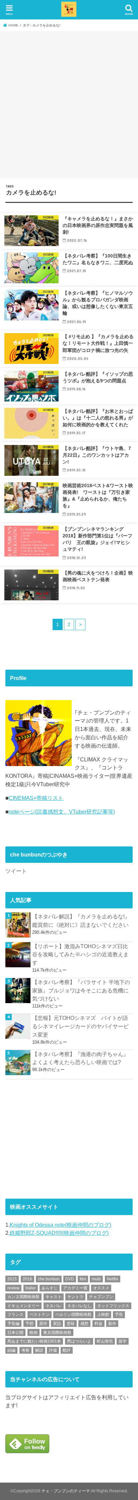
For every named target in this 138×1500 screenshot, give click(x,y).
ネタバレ (54, 1305)
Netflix (112, 1279)
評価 (53, 1350)
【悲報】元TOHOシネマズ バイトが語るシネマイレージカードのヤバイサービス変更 (80, 1026)
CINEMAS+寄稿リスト (36, 798)
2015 (12, 1279)
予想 (29, 1323)
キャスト (54, 1296)
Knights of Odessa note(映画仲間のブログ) (60, 1225)
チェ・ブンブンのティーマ (66, 1491)
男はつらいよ (79, 1341)
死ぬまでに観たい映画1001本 (34, 1341)
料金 (98, 1323)
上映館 (103, 1314)
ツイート (16, 871)
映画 (33, 1332)
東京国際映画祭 (57, 1332)
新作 (112, 1323)
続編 (11, 1350)
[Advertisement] (69, 104)
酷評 (67, 1350)
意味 (71, 1323)
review (13, 1288)
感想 (84, 1323)
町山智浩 (105, 1341)
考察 (25, 1350)
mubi (96, 1279)
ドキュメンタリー (23, 1305)
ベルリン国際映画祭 (73, 1314)
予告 (119, 1314)
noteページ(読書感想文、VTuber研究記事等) (62, 812)
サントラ (75, 1296)
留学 (123, 1341)
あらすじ (50, 1288)
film (83, 1279)
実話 (57, 1323)
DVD (69, 1279)
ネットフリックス (113, 1305)
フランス (15, 1314)
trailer (30, 1288)
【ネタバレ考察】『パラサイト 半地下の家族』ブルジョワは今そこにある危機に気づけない (81, 990)
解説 (39, 1350)
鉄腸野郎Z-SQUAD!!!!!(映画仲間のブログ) (59, 1233)
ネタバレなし (79, 1305)
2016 (27, 1279)
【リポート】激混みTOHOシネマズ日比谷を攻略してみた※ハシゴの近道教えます (80, 954)
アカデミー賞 (75, 1288)
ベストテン (39, 1314)
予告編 (13, 1323)
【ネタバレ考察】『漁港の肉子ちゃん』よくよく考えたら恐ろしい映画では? (80, 1058)
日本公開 (15, 1332)
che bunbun (49, 1279)
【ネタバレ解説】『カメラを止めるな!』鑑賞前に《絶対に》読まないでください (81, 920)
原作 (43, 1323)
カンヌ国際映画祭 (23, 1296)
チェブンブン (101, 1296)
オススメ (101, 1288)
